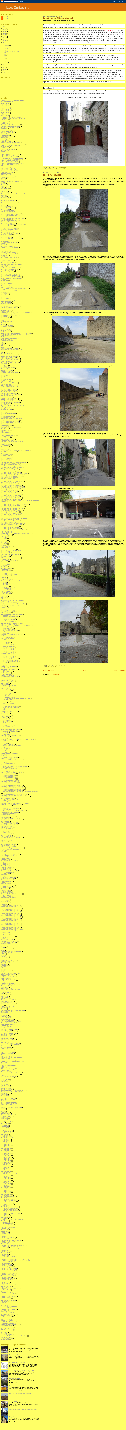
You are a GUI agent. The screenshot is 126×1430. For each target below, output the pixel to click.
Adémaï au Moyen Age (7, 131)
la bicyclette (4, 620)
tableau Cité (4, 1120)
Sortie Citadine (5, 1100)
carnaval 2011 (5, 197)
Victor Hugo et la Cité (7, 1319)
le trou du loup (5, 800)
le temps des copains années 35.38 (10, 780)
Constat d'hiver (5, 282)
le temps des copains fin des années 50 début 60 (14, 794)
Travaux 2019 (5, 1244)
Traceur (3, 1226)
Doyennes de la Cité (6, 329)
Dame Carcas (5, 294)
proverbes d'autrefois (7, 1038)
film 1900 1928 (5, 411)
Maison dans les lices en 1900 (9, 871)
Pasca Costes (5, 963)
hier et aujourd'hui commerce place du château (13, 462)
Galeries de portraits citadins (9, 434)
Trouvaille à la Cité (6, 1279)
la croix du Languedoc (7, 637)
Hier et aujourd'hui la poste (8, 482)
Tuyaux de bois (5, 1282)
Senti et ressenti (5, 1093)
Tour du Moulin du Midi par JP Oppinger (12, 1219)
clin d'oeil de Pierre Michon (8, 252)
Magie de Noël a (5, 868)
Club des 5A (4, 255)
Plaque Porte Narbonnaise (8, 1003)
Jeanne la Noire (5, 575)
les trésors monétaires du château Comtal (12, 849)
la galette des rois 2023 (7, 655)
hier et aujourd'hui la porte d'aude (10, 478)
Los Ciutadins (17, 7)
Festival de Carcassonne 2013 (9, 386)
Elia (2, 344)
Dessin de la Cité (5, 316)
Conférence (4, 266)
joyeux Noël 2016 (6, 589)
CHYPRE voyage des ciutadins (9, 247)
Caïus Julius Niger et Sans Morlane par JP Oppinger (15, 193)
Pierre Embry (4, 987)
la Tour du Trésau (6, 693)
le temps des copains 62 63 (8, 773)
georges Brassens (6, 444)
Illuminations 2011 (6, 555)
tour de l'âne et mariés (7, 1203)
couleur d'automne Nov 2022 (9, 291)
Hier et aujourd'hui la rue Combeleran (11, 485)
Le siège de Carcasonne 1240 (9, 768)
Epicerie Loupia (5, 353)
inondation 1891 (5, 559)
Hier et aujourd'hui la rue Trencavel (10, 496)
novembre (6, 47)
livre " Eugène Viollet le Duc (8, 855)
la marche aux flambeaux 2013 (9, 660)
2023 (4, 31)
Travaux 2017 (5, 1236)
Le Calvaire (4, 724)
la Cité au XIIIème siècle (7, 629)
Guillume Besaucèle (6, 454)
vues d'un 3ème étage (7, 1338)
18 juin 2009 (4, 119)
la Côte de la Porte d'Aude (8, 633)
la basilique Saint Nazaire (8, 618)
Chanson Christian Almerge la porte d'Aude (12, 218)
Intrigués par (4, 561)
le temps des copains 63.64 (8, 776)
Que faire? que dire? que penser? (10, 1044)
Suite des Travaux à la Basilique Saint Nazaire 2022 (23, 1409)
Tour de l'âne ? (5, 1135)
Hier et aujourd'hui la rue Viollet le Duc (11, 498)
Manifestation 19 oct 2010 (8, 878)
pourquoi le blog (5, 1017)
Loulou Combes (5, 859)
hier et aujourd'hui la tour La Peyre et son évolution (14, 504)
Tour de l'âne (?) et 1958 (7, 1138)
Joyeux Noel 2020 (6, 593)
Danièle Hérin (5, 298)
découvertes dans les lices (8, 305)
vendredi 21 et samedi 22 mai (9, 1314)
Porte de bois (4, 1014)
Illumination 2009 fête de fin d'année (11, 550)
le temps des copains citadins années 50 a (12, 788)
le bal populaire (5, 722)
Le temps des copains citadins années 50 (12, 786)
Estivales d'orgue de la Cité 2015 (10, 361)
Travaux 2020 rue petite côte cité (10, 1249)
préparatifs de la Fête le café (8, 1020)
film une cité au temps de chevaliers (10, 422)
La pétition (4, 667)
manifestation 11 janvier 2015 (9, 877)
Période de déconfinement (8, 974)
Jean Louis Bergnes (6, 568)
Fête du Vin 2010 (5, 403)
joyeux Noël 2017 (6, 591)
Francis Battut (5, 429)
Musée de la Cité (5, 932)
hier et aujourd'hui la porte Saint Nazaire (12, 481)
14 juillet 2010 (5, 104)
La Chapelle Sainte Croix (8, 624)
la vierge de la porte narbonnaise (10, 706)
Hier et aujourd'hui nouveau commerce (19, 1354)
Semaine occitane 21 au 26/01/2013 (11, 1092)
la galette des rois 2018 (7, 651)
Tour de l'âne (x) (5, 1139)
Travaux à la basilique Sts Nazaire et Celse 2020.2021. (16, 1259)
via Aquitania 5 (5, 1318)
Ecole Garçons (5, 337)
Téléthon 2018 (5, 1126)
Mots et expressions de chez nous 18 (11, 918)
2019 (4, 37)
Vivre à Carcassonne (7, 1325)
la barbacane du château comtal (10, 616)
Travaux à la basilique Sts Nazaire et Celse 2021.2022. (16, 1260)
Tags (2, 1122)
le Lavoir (3, 738)
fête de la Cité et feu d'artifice (9, 393)
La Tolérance (4, 688)
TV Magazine (4, 1283)
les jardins (4, 831)
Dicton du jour (5, 322)
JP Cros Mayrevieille (6, 595)
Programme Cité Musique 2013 (9, 1029)
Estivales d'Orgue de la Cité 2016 (10, 362)
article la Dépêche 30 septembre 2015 (56, 168)
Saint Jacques (5, 1086)
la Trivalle (3, 702)
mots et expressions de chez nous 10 (11, 908)
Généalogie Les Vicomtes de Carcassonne (12, 441)
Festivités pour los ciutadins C (9, 390)
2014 (4, 64)
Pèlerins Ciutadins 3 (6, 970)
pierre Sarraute (5, 992)
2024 (4, 30)
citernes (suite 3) (5, 251)
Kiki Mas (3, 597)
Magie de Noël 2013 (6, 864)
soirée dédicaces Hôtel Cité (8, 1098)
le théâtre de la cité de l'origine (9, 799)
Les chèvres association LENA (9, 822)
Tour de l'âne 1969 (6, 1169)
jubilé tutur (4, 596)
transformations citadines (8, 1227)
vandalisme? (4, 1310)
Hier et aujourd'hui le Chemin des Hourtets (12, 506)
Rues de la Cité (5, 1084)
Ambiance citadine (6, 137)
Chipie (3, 243)
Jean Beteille (4, 565)
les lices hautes (5, 832)
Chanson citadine (6, 219)
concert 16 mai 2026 (6, 261)
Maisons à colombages (7, 872)
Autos (2, 179)
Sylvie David (4, 1118)
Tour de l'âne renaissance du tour (10, 1210)
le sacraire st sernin (6, 767)
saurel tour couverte (6, 1089)
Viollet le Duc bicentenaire (8, 1321)
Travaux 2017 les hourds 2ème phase (11, 1240)
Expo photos (4, 365)
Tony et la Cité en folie (7, 1130)
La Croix (3, 635)
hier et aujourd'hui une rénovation (10, 527)
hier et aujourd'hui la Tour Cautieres (10, 499)
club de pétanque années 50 (9, 254)
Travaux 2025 (5, 1255)
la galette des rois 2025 (7, 657)
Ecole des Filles (5, 331)
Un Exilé (3, 1291)
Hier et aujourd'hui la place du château (11, 476)
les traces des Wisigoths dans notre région (12, 848)
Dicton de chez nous (6, 321)
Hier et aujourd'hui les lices (8, 522)
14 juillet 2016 (5, 113)
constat (3, 279)
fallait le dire (4, 375)
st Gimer (3, 1109)
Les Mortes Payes (6, 835)
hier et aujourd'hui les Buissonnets (10, 521)
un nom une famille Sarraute (8, 1296)
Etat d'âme (4, 363)
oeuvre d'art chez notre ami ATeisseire (11, 951)
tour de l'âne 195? (6, 1149)
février (6, 61)
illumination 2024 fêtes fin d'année (10, 554)
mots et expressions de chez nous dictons (12, 929)
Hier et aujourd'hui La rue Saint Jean (11, 494)
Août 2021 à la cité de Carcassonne (10, 142)
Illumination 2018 (6, 552)
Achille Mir (4, 128)
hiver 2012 (4, 542)
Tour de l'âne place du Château (9, 1207)
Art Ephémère (5, 150)
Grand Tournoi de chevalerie (9, 452)
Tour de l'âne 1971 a (6, 1172)
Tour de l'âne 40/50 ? (7, 1195)
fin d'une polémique (6, 423)
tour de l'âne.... (5, 1214)
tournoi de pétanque (6, 1223)
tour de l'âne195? (6, 1217)
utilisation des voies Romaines (9, 1306)
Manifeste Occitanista (7, 879)
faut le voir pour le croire (7, 377)
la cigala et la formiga (7, 627)
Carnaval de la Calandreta (8, 200)
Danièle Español (5, 297)
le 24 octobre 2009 (6, 719)
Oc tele (3, 947)
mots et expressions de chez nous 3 (10, 920)
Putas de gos (4, 1040)
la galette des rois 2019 (7, 652)
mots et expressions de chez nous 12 (11, 910)
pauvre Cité (4, 964)
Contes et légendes (6, 287)
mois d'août (4, 904)
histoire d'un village (6, 532)
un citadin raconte (6, 1286)
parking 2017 (4, 959)
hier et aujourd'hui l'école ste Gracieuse (11, 467)
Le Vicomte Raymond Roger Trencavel (11, 804)
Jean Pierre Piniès (6, 573)
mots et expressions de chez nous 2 (10, 919)
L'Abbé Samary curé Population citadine (12, 600)
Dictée (3, 320)
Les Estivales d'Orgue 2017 (8, 827)
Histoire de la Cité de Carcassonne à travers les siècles (16, 533)
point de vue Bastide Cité (8, 1006)
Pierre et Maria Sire (6, 988)
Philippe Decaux (5, 975)
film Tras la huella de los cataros (10, 421)
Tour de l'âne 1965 (6, 1164)
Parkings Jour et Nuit (6, 961)
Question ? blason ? (6, 1047)
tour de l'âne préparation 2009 (9, 1209)
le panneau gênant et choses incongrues (12, 745)
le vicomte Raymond (6, 802)
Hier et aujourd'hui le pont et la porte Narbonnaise (14, 518)
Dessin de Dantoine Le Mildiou (9, 315)
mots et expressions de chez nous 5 (10, 923)
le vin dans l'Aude (6, 809)
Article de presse (5, 153)
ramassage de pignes (7, 1053)
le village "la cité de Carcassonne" (10, 808)
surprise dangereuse (6, 1116)
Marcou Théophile (6, 890)
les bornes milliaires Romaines (9, 818)
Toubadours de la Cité (7, 1131)
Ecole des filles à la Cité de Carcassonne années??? (15, 334)
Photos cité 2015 (5, 986)
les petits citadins (5, 839)
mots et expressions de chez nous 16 (11, 915)
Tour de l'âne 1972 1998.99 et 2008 (10, 1173)
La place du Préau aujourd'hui (9, 669)
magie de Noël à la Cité (7, 869)
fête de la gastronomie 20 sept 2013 (10, 394)
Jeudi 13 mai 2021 (6, 578)
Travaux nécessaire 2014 (8, 1270)
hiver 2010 (4, 540)
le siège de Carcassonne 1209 (9, 770)
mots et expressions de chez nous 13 (11, 911)
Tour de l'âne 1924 (6, 1143)
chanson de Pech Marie (7, 225)
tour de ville (4, 1218)
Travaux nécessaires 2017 (8, 1273)
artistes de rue (5, 167)
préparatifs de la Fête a (7, 1019)
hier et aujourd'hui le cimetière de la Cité (12, 508)
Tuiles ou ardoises (6, 1281)
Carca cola (4, 196)
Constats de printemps (7, 283)
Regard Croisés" (5, 1056)
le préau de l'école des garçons (9, 757)
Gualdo (3, 453)
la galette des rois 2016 (7, 648)
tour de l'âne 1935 (6, 1144)
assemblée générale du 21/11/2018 (10, 168)
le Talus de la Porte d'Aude (8, 771)
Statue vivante (5, 1112)
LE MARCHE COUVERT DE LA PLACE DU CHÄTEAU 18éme (17, 739)
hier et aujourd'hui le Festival (9, 509)
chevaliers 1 (4, 241)
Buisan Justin (4, 190)
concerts (3, 265)
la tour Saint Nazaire (6, 699)
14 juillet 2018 (5, 116)
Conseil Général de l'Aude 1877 (9, 274)
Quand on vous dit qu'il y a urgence (10, 1043)
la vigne (3, 708)
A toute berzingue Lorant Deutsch (10, 127)
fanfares (3, 376)
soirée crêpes (5, 1097)
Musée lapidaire (5, 933)
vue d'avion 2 (4, 1333)
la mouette (4, 662)
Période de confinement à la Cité (10, 973)
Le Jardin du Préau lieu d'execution (10, 735)
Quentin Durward (5, 1046)
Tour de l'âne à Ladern (7, 1198)
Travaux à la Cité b (6, 1263)
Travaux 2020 (5, 1247)
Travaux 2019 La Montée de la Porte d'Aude (13, 1245)
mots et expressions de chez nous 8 (10, 927)
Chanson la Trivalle (6, 231)
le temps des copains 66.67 (8, 779)
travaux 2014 (4, 1231)
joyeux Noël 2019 (6, 592)
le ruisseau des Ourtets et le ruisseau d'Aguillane (14, 766)
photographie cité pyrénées (8, 980)
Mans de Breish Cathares (8, 885)
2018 (4, 39)
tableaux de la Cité (6, 1121)
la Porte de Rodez (6, 674)
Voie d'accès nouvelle (7, 1327)
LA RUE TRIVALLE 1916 (7, 680)
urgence (3, 1302)
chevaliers (4, 239)
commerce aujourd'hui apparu (9, 257)
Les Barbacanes (5, 817)
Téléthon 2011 (5, 1123)
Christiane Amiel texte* (7, 246)
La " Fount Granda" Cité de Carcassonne (12, 614)
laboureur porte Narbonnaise (9, 711)
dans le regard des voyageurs (9, 300)
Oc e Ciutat (4, 946)
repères (3, 1067)
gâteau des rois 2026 (7, 440)
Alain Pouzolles (5, 135)
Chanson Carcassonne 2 (8, 211)
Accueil (84, 670)
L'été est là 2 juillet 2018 (7, 610)
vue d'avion (4, 1332)
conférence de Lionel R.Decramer (10, 268)
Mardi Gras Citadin (6, 891)
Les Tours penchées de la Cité (9, 846)
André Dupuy (4, 139)
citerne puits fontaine (6, 250)
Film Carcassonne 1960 (7, 416)
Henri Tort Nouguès (6, 458)
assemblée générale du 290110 (9, 169)
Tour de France (5, 1132)
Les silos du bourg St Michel (8, 844)
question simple (5, 1048)
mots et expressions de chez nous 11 (11, 909)
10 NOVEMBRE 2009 (7, 101)
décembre (6, 45)
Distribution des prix (6, 326)
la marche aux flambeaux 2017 (9, 661)
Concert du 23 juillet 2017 (8, 262)
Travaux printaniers (6, 1277)
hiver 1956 (4, 537)
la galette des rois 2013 (7, 644)
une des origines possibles (8, 1300)
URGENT (3, 1304)
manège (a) (4, 876)
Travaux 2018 (5, 1242)
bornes (3, 187)
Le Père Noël (4, 748)
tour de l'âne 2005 (6, 1190)
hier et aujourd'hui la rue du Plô (9, 491)
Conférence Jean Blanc (7, 270)
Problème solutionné (6, 1028)
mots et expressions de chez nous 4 (10, 922)
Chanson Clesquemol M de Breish (10, 220)
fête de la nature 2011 (7, 397)
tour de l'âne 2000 (6, 1184)
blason (3, 183)
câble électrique (5, 192)
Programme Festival (6, 1030)
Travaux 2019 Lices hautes (8, 1246)
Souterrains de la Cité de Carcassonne (11, 1107)
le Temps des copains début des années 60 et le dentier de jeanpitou (19, 791)
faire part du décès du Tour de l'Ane (10, 374)
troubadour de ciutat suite (8, 1278)
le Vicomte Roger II (6, 805)
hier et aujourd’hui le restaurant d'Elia (11, 519)
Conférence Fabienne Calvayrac (10, 269)
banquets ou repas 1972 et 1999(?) (10, 181)
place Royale (4, 997)
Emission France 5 (6, 347)
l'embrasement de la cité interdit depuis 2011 (13, 604)
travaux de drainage (6, 1265)
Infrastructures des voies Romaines (10, 558)
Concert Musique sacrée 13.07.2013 (11, 264)
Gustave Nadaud (5, 455)
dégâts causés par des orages (9, 307)
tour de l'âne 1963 (6, 1162)
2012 (4, 67)
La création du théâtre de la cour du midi (12, 634)
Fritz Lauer (4, 431)
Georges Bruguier (6, 445)
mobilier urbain (5, 902)
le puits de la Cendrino (7, 763)
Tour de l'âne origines (7, 1205)
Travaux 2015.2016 (6, 1233)
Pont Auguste (4, 1007)
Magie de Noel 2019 (6, 867)
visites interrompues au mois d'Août (10, 1324)
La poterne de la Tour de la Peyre (10, 676)
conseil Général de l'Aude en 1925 (10, 275)
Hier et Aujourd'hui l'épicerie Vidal (10, 468)
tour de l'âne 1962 (6, 1161)
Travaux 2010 (5, 1228)
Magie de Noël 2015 (6, 865)
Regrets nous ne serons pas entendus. (11, 1057)
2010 (4, 70)
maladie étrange (5, 873)
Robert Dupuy (5, 1081)
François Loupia (5, 430)
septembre (7, 50)
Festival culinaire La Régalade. (9, 383)
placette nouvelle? (6, 998)
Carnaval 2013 (5, 199)
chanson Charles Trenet (7, 216)
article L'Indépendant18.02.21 (9, 155)
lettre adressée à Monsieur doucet (10, 854)
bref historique (5, 188)
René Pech (4, 1063)
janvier (6, 62)
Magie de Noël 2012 (6, 863)
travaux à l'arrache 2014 (7, 1258)
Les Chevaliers (5, 821)
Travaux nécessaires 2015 (8, 1272)
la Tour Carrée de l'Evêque (8, 689)
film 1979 (3, 414)
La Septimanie (5, 684)
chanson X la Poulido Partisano (9, 236)
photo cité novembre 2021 (8, 977)
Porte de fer (4, 1015)
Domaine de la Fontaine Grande (10, 328)
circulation (4, 248)
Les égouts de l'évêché (7, 826)
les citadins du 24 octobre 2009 (9, 823)
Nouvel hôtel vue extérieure (8, 942)
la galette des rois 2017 (7, 650)
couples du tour (5, 292)
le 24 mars (4, 717)
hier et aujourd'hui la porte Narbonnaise (12, 480)
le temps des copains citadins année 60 (11, 785)
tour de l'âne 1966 (6, 1166)
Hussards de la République (8, 549)
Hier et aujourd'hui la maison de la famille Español (14, 475)
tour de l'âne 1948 (6, 1148)
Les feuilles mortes (6, 828)
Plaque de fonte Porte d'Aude (9, 1002)
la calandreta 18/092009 (7, 621)
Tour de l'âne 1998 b (6, 1182)
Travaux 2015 (5, 1232)
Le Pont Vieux (5, 756)
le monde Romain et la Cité (8, 740)
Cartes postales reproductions (9, 202)
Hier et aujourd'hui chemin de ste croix (11, 460)
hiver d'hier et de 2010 (7, 546)
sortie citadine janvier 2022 (8, 1102)
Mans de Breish (5, 883)
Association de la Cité (7, 172)
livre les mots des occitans (8, 856)
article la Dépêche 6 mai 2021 (9, 164)
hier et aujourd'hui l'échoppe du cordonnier (12, 466)
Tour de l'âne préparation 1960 (9, 1208)
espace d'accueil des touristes (9, 354)
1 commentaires (62, 167)
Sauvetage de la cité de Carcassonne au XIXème (14, 1090)
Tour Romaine (5, 1221)
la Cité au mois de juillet (7, 628)
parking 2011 (4, 956)
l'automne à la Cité (6, 601)
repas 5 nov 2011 (6, 1066)
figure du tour (4, 407)
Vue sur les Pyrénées (7, 1337)
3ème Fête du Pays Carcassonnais (10, 124)
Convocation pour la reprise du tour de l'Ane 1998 (14, 288)
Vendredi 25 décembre (7, 1315)
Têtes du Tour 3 (5, 1129)
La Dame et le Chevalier (7, 638)
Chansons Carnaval (6, 237)
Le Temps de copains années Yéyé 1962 (12, 772)
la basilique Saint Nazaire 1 (8, 619)
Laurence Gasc (5, 713)
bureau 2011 (4, 191)
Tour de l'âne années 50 (7, 1199)
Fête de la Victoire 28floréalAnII (9, 398)
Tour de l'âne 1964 (6, 1163)
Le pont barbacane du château (9, 753)
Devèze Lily (4, 319)
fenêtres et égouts (6, 379)
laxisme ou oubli (5, 716)
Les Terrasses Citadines (7, 845)
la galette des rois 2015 (7, 647)
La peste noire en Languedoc (9, 666)
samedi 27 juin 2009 (6, 1088)
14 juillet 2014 (5, 110)
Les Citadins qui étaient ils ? (8, 825)
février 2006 (4, 404)
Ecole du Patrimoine (6, 335)
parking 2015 (4, 957)
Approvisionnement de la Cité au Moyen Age (13, 144)
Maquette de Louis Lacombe (9, 887)
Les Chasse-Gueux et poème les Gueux (12, 819)
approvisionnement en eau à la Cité (10, 145)
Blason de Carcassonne (7, 185)
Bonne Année (5, 186)
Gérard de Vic (5, 446)
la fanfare (3, 639)
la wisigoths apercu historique (9, 710)
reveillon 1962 (5, 1079)
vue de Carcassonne (6, 1334)
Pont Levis (4, 1009)
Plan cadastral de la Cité (7, 1000)
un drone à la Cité (6, 1290)
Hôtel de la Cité (5, 547)
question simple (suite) (7, 1049)
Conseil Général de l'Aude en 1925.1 (11, 277)
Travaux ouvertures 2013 (8, 1276)
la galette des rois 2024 (7, 656)
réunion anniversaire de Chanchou (10, 1074)
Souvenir (3, 1108)
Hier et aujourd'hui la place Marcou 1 (11, 477)
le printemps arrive (6, 762)
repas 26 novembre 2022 (8, 1065)
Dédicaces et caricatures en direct (10, 306)
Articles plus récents (49, 670)
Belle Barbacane (5, 182)
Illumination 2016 (6, 551)
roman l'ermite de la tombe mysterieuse (11, 1083)
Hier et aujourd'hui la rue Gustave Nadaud (12, 492)
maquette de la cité (6, 886)
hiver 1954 (4, 536)
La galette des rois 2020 (7, 653)
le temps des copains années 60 (10, 782)
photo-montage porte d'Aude (9, 979)
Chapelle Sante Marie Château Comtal (11, 238)
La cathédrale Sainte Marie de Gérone (11, 623)
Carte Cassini (5, 201)
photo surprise (5, 978)
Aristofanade (4, 147)
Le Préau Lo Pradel (6, 758)
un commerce (5, 1287)
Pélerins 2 (4, 969)
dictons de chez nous (7, 325)
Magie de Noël (5, 862)
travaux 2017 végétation (7, 1241)
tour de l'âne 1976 (6, 1178)
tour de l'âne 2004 (6, 1187)
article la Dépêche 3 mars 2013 (9, 162)
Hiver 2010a (4, 541)
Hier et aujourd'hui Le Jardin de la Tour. (11, 513)
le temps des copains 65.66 (8, 777)
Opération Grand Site (7, 952)
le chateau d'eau (5, 727)
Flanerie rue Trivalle (6, 425)
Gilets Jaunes (5, 449)
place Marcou (5, 996)
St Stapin (3, 1111)
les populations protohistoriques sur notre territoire (14, 842)
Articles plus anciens (119, 670)
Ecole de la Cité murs (7, 330)
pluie (2, 1005)
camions (3, 195)
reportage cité (5, 1070)
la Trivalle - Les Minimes (7, 703)
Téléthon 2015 (5, 1125)
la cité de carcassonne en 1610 (9, 630)
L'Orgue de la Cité (6, 612)
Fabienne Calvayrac (6, 371)
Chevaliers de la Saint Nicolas (9, 242)
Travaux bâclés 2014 (7, 1264)
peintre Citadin (5, 965)
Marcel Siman (5, 888)
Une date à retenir (6, 1298)
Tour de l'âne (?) (5, 1136)
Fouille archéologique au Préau (17, 1385)
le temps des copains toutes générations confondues (15, 796)
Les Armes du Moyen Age (8, 816)
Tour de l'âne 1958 (6, 1157)
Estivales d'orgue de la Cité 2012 (10, 358)
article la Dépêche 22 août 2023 (9, 160)
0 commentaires (62, 665)
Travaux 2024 (5, 1254)
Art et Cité (3, 151)
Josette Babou (5, 586)
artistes (3, 165)
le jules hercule (5, 736)
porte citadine (5, 1012)
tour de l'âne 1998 (6, 1180)
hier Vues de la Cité (6, 531)
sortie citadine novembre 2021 (9, 1103)
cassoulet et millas (6, 204)
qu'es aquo (4, 1042)
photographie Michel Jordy (8, 982)
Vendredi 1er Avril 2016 (7, 1313)
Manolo (3, 882)
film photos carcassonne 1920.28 (10, 420)
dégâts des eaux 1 (6, 310)
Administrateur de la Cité (7, 132)
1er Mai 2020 (4, 123)
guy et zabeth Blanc (6, 457)
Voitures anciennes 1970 (8, 1329)
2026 (4, 26)
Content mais (4, 285)
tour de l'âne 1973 (6, 1175)
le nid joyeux (4, 743)
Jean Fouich (4, 566)
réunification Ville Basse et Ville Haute (11, 1072)
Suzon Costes (5, 1117)
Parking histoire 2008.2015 (8, 960)
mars (5, 60)
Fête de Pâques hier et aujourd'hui (10, 402)
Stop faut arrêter (5, 1113)
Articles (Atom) (55, 674)
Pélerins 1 (4, 968)
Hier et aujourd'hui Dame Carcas (10, 463)
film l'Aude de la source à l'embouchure (11, 418)
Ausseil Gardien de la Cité (8, 177)
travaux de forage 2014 (7, 1267)
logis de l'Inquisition (6, 858)
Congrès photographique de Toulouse (11, 273)
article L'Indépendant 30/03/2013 (10, 154)
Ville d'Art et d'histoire (7, 1320)
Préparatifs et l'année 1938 (8, 1023)
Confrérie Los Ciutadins (7, 271)
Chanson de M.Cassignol (8, 223)
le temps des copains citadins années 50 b (12, 789)
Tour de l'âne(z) (5, 1215)
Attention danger (5, 173)
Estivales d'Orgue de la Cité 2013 (10, 356)
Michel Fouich (5, 900)
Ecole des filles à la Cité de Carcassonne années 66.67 (16, 333)
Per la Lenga (4, 971)
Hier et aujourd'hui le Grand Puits (10, 512)
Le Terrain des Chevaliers (8, 798)
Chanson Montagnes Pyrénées (9, 233)
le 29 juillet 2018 (5, 720)
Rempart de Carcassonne (8, 1060)
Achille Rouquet (5, 130)
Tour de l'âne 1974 (6, 1176)
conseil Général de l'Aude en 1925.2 (11, 278)
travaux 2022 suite (6, 1251)
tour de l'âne (4, 1134)
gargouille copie (5, 437)
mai (5, 57)
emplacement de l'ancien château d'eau (12, 349)
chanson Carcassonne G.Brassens (10, 213)
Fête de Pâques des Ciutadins (9, 399)
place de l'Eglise (5, 994)
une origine (4, 1301)
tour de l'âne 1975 (6, 1177)
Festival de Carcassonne (8, 384)
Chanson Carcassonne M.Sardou (10, 215)
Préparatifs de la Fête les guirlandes (11, 1021)
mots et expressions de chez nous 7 (10, 925)
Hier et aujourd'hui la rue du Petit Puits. (11, 490)
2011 (4, 69)
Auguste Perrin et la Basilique (9, 176)
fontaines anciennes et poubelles (10, 427)
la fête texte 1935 (5, 642)
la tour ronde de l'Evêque (8, 697)
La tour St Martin (5, 701)
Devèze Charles (5, 317)
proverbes (4, 1037)
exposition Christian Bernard (9, 367)
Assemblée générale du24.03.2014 (10, 170)
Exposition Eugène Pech (7, 368)
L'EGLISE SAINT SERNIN (8, 602)
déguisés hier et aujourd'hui (8, 314)
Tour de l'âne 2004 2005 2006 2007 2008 (12, 1189)
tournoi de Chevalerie (7, 1222)
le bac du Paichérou (6, 721)
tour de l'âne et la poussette (8, 1201)
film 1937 (3, 412)
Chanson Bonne (5, 209)
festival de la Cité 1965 (7, 388)
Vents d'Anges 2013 (6, 1316)
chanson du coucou (6, 227)
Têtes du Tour (5, 1127)
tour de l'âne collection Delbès (9, 1200)
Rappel (3, 1054)
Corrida (3, 289)
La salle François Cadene (8, 681)
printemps (4, 1025)
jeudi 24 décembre (6, 579)
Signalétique (4, 1094)
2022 (4, 33)
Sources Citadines (6, 1106)
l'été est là (4, 609)
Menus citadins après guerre (9, 897)
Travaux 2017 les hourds (8, 1238)
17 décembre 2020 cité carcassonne (11, 117)
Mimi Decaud (4, 901)
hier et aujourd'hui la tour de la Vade (11, 503)
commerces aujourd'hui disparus (10, 259)
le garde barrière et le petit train (9, 731)
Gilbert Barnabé (5, 448)
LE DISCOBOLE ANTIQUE (8, 730)
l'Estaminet (4, 606)
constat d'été (4, 280)
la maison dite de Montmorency (9, 658)
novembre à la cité (6, 943)
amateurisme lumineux (7, 136)
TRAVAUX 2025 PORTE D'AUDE (10, 1256)
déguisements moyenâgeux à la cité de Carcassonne (15, 312)
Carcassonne (108, 30)
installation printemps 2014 (8, 560)
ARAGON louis (5, 146)
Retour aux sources (52, 175)
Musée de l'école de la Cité (8, 931)
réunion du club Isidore (7, 1077)
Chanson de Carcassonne (8, 222)
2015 (4, 44)
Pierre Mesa (4, 991)
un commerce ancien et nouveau (10, 1288)
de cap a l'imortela (6, 302)
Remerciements (5, 1058)
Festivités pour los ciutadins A (9, 389)
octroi (2, 950)
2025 (4, 28)
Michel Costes (5, 899)
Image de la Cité (5, 556)
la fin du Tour (4, 643)
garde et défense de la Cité (8, 435)
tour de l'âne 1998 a (6, 1181)
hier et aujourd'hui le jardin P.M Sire (10, 514)
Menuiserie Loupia (6, 896)
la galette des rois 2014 (7, 646)
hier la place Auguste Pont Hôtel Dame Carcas (13, 529)
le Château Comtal (6, 726)
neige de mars (5, 937)
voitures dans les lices (7, 1330)
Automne (3, 178)
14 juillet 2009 (5, 103)
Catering (3, 205)
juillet (5, 54)
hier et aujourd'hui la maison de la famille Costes (14, 473)
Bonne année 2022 (14, 1378)
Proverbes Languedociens (8, 1039)
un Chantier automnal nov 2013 (9, 1284)
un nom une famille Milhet (8, 1293)
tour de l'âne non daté (7, 1204)
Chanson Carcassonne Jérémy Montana (12, 214)
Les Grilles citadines (6, 830)
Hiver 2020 (4, 545)
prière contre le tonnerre (7, 1024)
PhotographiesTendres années (9, 984)
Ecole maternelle (5, 339)
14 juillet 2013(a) (5, 109)
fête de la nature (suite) (7, 395)
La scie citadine (5, 683)
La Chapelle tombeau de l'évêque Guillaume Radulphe (16, 625)
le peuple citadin (5, 750)
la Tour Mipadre (5, 694)
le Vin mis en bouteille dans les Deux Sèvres (13, 810)
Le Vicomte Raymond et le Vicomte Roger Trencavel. (15, 803)
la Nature (3, 665)
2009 (4, 72)
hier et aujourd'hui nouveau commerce (11, 524)
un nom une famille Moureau (9, 1295)
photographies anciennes (8, 983)
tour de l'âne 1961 (6, 1159)
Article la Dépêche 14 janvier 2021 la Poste (12, 158)
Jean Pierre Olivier (6, 572)
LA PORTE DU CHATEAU (8, 675)
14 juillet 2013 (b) (6, 108)
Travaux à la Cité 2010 (7, 1261)
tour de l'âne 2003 (6, 1186)
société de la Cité (6, 1095)
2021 (4, 34)
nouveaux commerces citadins (9, 941)
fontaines (3, 426)
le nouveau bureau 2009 (7, 744)
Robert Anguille (5, 1080)
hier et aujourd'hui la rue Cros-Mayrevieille (12, 486)
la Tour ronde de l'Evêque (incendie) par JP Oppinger (15, 698)
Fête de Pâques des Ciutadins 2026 (10, 400)
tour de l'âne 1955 (6, 1155)
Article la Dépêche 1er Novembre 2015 (11, 159)
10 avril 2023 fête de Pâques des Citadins (12, 100)
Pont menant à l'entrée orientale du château (13, 1010)
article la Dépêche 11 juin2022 (9, 156)
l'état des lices (5, 607)
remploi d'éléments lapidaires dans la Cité (12, 1061)
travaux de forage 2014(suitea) (9, 1269)
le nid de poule (5, 742)
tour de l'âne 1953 (6, 1153)
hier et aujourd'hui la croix (8, 471)
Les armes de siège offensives (17, 1362)
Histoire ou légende (6, 535)
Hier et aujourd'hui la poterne (9, 483)
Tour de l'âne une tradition (8, 1212)
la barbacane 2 (5, 615)
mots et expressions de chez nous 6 (10, 924)
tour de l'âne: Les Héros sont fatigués (11, 1213)
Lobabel (5, 16)
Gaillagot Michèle (6, 432)
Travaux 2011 (5, 1230)
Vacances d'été (5, 1307)
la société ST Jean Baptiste (8, 685)
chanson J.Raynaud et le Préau (9, 229)
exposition (4, 366)
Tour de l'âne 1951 (6, 1152)
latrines (3, 712)
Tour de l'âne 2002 (6, 1185)
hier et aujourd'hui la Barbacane (9, 469)
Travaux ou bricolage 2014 (8, 1274)
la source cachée (5, 687)
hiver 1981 (4, 538)
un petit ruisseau (5, 1297)
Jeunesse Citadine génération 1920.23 (11, 581)
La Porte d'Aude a (6, 673)
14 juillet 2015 (5, 112)
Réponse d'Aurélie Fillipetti (8, 1069)
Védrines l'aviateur (6, 1311)
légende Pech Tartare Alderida (9, 813)
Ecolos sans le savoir (7, 340)
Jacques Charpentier (7, 563)
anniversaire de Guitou (7, 141)
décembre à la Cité (6, 303)
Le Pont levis (4, 754)
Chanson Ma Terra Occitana (8, 232)
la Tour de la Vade (6, 690)
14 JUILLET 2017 (6, 114)
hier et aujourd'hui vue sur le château (11, 528)
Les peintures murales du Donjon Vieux (11, 837)
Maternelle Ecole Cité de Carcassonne (11, 894)
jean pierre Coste (6, 569)
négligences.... (5, 934)
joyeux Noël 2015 (6, 588)
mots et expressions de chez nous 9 (10, 928)
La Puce (3, 678)
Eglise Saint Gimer (6, 342)
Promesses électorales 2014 (9, 1033)
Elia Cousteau (5, 345)
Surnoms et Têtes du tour (8, 1115)
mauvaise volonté (6, 895)
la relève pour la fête (6, 679)
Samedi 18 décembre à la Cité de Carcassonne (22, 1370)
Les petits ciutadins (6, 840)
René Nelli (4, 1062)
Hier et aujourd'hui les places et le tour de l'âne (13, 523)
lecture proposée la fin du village (10, 812)
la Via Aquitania (5, 704)
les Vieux (3, 850)
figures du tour (5, 408)
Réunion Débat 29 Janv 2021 (9, 1076)
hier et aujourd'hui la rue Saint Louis (11, 495)
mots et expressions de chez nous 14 (11, 913)
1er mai (3, 122)
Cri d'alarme (4, 293)
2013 (4, 66)
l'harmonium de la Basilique (8, 611)
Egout (2, 343)
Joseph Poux (4, 584)
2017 (4, 41)
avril (5, 58)
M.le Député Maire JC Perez (8, 860)
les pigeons (4, 841)
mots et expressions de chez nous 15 (11, 914)
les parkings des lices (7, 836)
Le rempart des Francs (7, 765)
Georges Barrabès (6, 443)
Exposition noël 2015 (7, 370)
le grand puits (5, 733)
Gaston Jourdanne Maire (8, 439)
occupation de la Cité (7, 948)
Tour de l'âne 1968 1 (6, 1168)
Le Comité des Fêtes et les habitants (11, 729)
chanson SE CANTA (6, 234)
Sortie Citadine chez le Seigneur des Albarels (21, 1347)
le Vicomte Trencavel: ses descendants (11, 807)
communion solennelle (7, 260)
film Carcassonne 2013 (7, 417)
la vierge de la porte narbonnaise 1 (10, 707)
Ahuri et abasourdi (6, 133)
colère (3, 256)
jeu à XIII (3, 577)
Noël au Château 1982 (7, 940)
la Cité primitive (5, 632)
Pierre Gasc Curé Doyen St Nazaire (10, 989)
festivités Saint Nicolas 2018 (8, 391)
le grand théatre (5, 734)
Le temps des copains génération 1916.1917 (13, 795)
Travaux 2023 (5, 1253)
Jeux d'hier (4, 582)
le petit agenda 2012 (6, 749)
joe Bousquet (4, 583)
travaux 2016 (4, 1235)
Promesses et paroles (7, 1034)
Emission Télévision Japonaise (9, 348)
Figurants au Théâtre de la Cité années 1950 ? (13, 406)
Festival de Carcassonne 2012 (9, 385)
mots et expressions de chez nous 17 (11, 917)
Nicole (3, 938)
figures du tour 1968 (6, 409)
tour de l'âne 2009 (6, 1192)
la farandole (4, 641)
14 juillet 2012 (5, 107)
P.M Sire (3, 955)
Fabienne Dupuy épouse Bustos (10, 372)
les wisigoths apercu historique (9, 853)
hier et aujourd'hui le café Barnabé (10, 505)
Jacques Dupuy (5, 564)
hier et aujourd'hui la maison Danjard (11, 472)
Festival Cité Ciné (6, 381)
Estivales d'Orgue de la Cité (8, 357)
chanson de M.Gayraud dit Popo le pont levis (13, 224)
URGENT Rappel (6, 1305)
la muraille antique (6, 664)
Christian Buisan (5, 245)
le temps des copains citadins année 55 (11, 784)
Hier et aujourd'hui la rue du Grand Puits (12, 489)
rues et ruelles (5, 1085)
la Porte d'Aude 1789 (7, 671)
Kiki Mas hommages (6, 598)
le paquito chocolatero (7, 747)
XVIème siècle (5, 1339)
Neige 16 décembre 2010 (8, 936)
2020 (4, 36)
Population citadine (6, 1011)
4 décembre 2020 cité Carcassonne (10, 126)
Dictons (3, 324)
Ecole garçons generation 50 (9, 338)
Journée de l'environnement (8, 587)
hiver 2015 (4, 544)
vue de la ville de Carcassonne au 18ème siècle (14, 1336)
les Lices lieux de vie (6, 833)
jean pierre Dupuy (6, 570)
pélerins (3, 966)
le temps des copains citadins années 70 (12, 790)
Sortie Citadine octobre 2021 (9, 1104)
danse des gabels (6, 301)
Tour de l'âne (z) (5, 1141)
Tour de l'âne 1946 (6, 1146)
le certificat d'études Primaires (9, 725)
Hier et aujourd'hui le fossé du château (11, 510)
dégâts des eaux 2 (6, 311)
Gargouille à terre (6, 436)
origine (3, 954)
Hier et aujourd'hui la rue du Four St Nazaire (13, 487)
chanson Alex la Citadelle (8, 208)
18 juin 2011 (4, 121)
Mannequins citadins (6, 881)
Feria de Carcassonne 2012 (8, 380)
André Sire (4, 140)
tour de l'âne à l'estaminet (8, 1196)
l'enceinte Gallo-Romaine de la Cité (10, 605)
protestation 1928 (6, 1035)
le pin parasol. (5, 752)
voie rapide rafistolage (7, 1328)
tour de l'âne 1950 (6, 1150)
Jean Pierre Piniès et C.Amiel (9, 574)
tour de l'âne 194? (6, 1145)
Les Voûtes (4, 851)
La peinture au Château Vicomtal (58, 18)
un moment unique (6, 1292)
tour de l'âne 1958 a (6, 1158)
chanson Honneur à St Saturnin (9, 228)
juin (5, 55)
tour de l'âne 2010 (6, 1194)
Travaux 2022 (5, 1250)
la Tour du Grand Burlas (7, 692)
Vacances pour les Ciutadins (9, 1309)
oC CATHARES (5, 945)
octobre (6, 48)
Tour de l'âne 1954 (6, 1154)
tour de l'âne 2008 (6, 1191)
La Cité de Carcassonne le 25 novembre (20, 1393)
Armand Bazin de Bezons (8, 149)
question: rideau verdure (7, 1051)
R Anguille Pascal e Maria (8, 1052)
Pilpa (2, 993)
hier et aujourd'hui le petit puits (9, 517)
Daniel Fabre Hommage (7, 296)
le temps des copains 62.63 (8, 775)
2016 (4, 42)
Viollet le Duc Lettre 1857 (8, 1323)
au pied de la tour (6, 174)
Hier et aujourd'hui (6, 459)
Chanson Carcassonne (7, 210)
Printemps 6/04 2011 (6, 1026)
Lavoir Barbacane (6, 715)
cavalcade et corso (6, 206)
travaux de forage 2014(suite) (9, 1268)
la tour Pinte (4, 696)
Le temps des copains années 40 (10, 781)
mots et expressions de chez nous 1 (10, 906)
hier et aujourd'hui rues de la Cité (10, 526)
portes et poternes (6, 1016)
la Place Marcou (5, 670)
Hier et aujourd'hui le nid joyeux (9, 515)
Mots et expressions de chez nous (10, 905)
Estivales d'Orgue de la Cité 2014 (10, 360)
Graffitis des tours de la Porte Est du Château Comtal (15, 450)
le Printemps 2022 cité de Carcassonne (11, 759)
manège (3, 874)
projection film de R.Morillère (9, 1032)
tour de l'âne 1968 (6, 1167)
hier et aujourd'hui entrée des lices (10, 464)
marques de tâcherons (7, 892)
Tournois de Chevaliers (7, 1224)
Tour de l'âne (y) (5, 1140)
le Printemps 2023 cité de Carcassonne (11, 761)
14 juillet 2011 (5, 105)
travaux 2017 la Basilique (8, 1237)
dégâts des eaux (5, 308)
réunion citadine (5, 1075)
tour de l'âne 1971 (6, 1171)
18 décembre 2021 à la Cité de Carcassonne (13, 118)
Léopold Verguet (5, 814)
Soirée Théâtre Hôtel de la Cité (9, 1099)
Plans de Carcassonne (7, 1001)
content (3, 284)
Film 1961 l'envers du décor (8, 413)
